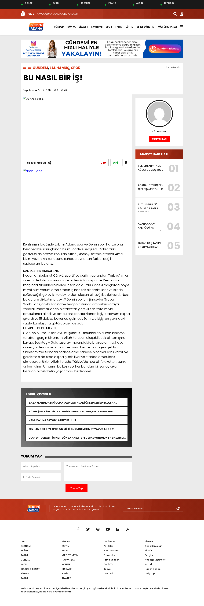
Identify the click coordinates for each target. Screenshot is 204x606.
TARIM (118, 26)
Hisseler (149, 541)
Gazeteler (109, 555)
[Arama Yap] (174, 13)
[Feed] (127, 529)
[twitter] (88, 529)
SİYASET (83, 26)
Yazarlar (149, 564)
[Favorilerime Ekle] (126, 162)
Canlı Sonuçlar (153, 546)
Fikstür (148, 550)
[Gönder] (179, 508)
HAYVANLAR (68, 559)
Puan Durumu (111, 550)
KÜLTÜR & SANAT (167, 26)
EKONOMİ (96, 26)
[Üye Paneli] (180, 13)
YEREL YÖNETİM (145, 26)
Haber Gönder (153, 569)
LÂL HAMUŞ (59, 67)
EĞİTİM (130, 26)
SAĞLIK (24, 550)
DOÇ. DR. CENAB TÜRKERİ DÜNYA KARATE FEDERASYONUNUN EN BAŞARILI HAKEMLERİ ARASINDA (76, 437)
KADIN (24, 564)
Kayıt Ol (108, 573)
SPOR (109, 26)
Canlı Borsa (110, 541)
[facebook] (78, 529)
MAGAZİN (67, 569)
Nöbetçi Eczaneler (155, 559)
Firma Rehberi (111, 559)
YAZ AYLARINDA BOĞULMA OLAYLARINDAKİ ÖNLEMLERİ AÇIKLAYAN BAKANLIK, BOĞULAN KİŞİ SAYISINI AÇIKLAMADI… (72, 402)
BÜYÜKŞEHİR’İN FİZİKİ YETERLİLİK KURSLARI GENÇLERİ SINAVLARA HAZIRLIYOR (71, 411)
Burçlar (149, 555)
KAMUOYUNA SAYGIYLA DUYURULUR (52, 419)
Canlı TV (108, 564)
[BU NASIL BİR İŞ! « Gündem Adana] (36, 26)
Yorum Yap (76, 488)
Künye (107, 569)
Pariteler (108, 546)
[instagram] (98, 529)
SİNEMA (25, 573)
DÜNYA (71, 26)
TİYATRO (67, 578)
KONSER (66, 564)
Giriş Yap (150, 573)
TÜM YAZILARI (159, 139)
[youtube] (107, 529)
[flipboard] (117, 529)
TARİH (65, 573)
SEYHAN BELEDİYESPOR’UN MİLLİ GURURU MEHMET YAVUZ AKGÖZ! (71, 428)
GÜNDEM (59, 26)
